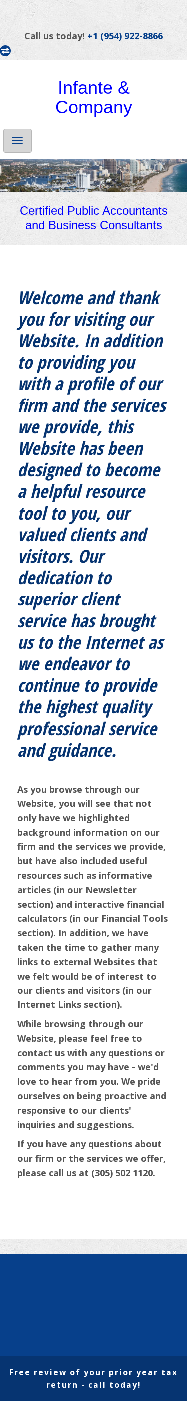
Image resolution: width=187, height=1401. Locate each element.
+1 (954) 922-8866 (125, 36)
